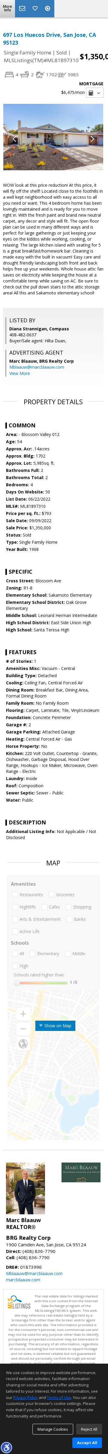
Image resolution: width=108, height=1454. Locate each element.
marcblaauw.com (23, 1280)
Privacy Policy (25, 1397)
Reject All (89, 1429)
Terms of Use (59, 1397)
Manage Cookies (53, 1429)
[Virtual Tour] (48, 8)
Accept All (87, 1442)
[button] (6, 1447)
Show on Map (57, 1025)
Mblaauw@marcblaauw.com (36, 367)
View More (19, 373)
